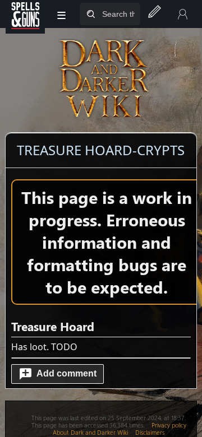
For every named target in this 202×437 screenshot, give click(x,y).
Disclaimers (149, 432)
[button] (57, 374)
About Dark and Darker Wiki (90, 432)
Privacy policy (169, 425)
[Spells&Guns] (25, 14)
